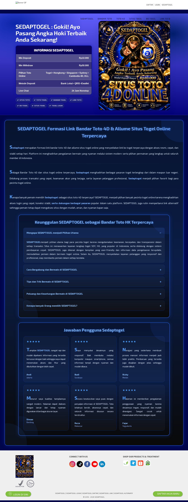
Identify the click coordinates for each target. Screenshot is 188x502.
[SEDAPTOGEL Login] (126, 463)
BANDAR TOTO (105, 19)
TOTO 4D (120, 19)
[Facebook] (87, 464)
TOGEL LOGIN (57, 106)
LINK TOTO (165, 19)
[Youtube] (95, 464)
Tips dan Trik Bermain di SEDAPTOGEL (48, 281)
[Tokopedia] (148, 463)
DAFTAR (149, 5)
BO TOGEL (151, 19)
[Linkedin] (102, 463)
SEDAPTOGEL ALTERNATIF (123, 493)
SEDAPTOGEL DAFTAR (90, 493)
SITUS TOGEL (135, 19)
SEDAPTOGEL (167, 5)
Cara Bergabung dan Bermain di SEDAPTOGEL (52, 269)
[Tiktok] (79, 465)
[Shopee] (140, 463)
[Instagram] (72, 464)
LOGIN (157, 5)
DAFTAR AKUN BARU (167, 493)
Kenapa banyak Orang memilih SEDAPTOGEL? (52, 305)
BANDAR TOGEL (59, 100)
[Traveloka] (133, 463)
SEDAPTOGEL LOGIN (73, 493)
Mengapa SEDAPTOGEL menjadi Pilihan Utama (52, 232)
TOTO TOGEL (41, 100)
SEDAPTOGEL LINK (106, 493)
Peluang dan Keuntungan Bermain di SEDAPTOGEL (55, 293)
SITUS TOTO (25, 100)
